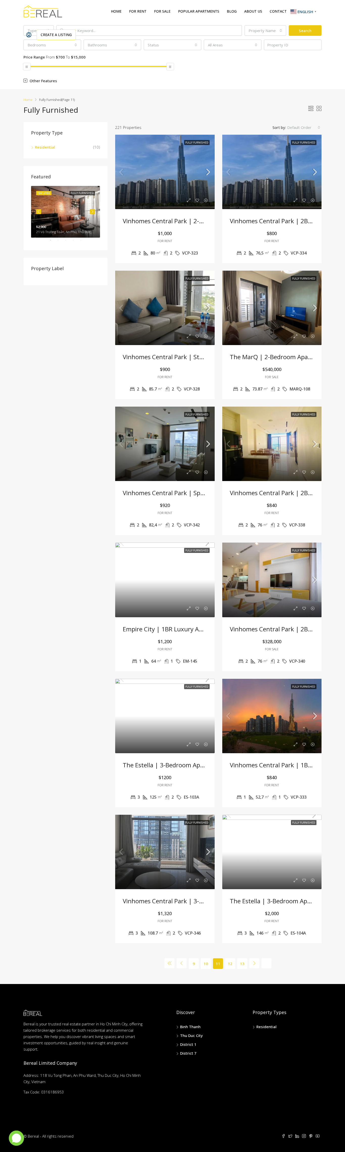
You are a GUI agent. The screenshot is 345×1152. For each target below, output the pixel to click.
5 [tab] (83, 242)
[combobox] (303, 127)
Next (92, 211)
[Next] (254, 963)
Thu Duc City (191, 1035)
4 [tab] (75, 242)
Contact (278, 11)
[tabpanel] (65, 212)
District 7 (188, 1053)
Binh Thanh (190, 1026)
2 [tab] (60, 242)
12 (230, 963)
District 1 (188, 1044)
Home (116, 11)
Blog (232, 11)
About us (253, 11)
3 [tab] (68, 242)
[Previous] (169, 963)
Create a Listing (56, 34)
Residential (45, 147)
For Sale (162, 11)
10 (206, 963)
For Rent (137, 11)
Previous (38, 211)
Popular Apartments (198, 11)
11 (218, 963)
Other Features (43, 80)
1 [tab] (53, 242)
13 (242, 963)
